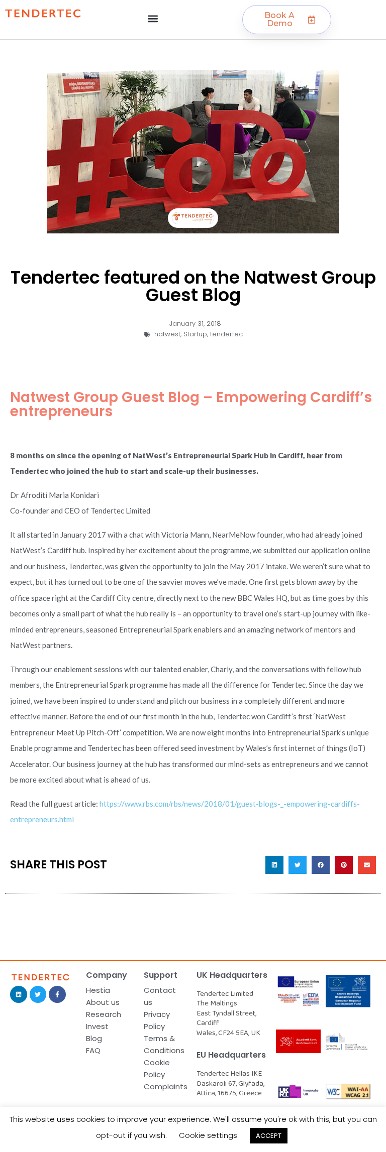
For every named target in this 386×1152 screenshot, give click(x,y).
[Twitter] (38, 994)
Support (160, 975)
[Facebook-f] (57, 994)
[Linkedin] (18, 994)
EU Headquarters (231, 1055)
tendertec (226, 334)
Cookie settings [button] (208, 1135)
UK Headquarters (232, 975)
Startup (195, 334)
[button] (153, 18)
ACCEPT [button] (268, 1135)
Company (106, 975)
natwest (167, 334)
